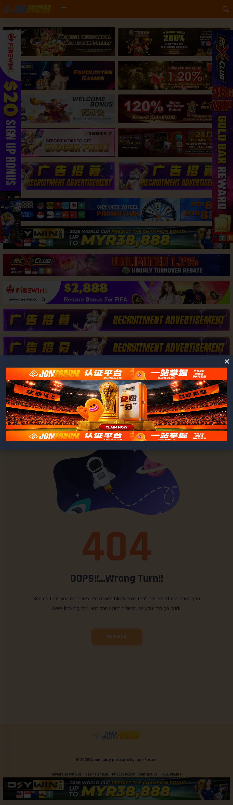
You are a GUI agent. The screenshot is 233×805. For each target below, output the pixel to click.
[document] (116, 402)
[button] (227, 361)
